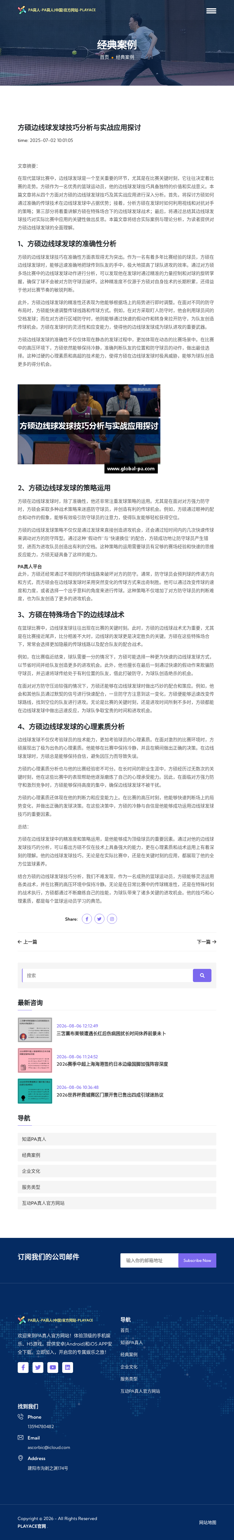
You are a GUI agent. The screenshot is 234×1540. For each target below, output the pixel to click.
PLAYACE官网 (32, 1526)
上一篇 (29, 942)
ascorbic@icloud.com (49, 1447)
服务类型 (31, 1187)
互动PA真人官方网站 (43, 1203)
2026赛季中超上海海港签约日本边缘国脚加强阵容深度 (112, 1064)
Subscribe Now (197, 1260)
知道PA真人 (34, 1139)
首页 (104, 57)
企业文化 (31, 1171)
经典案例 (31, 1155)
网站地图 (207, 1522)
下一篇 (204, 942)
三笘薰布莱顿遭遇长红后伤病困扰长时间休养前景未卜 (111, 1033)
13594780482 (41, 1426)
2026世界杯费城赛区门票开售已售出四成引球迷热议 (110, 1095)
